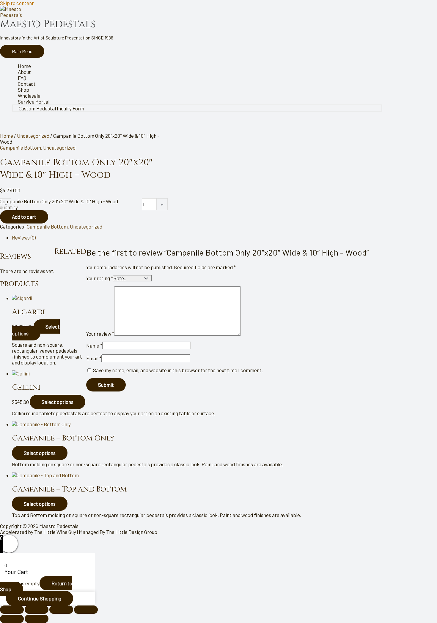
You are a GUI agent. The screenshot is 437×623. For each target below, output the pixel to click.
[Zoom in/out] (12, 609)
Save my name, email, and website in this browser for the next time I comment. (178, 370)
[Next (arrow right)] (36, 619)
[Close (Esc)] (86, 609)
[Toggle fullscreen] (36, 609)
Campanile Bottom (20, 147)
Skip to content (17, 3)
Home (6, 136)
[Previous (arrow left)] (12, 619)
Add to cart (24, 217)
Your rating (99, 278)
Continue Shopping (39, 598)
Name (94, 345)
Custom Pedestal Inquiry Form (51, 108)
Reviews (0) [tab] (24, 237)
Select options (36, 330)
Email (93, 358)
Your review (100, 334)
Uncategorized (33, 136)
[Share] (61, 609)
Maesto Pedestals (48, 24)
